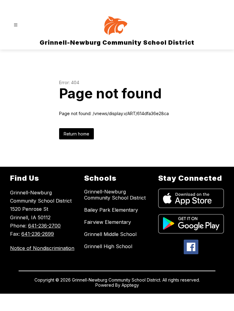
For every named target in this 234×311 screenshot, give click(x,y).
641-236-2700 (44, 226)
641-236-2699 (37, 234)
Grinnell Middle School (110, 234)
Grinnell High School (108, 246)
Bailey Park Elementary (111, 210)
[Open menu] (15, 25)
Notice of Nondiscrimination (42, 248)
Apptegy (130, 285)
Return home (76, 133)
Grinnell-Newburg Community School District (115, 195)
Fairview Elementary (107, 222)
